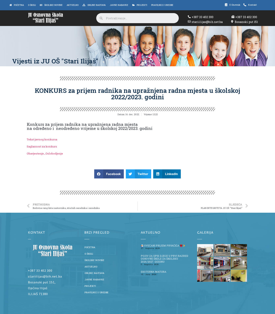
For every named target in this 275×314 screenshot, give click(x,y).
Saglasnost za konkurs (42, 146)
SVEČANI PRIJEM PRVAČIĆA (162, 245)
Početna (90, 247)
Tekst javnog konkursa (42, 139)
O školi (89, 253)
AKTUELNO (91, 266)
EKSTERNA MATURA (153, 271)
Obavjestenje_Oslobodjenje (45, 153)
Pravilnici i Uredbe (97, 292)
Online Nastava (94, 273)
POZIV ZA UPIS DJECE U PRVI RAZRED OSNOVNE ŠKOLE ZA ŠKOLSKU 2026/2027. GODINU (164, 258)
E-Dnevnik (235, 4)
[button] (109, 173)
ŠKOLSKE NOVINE (94, 260)
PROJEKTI (90, 286)
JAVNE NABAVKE (94, 279)
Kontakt (252, 4)
